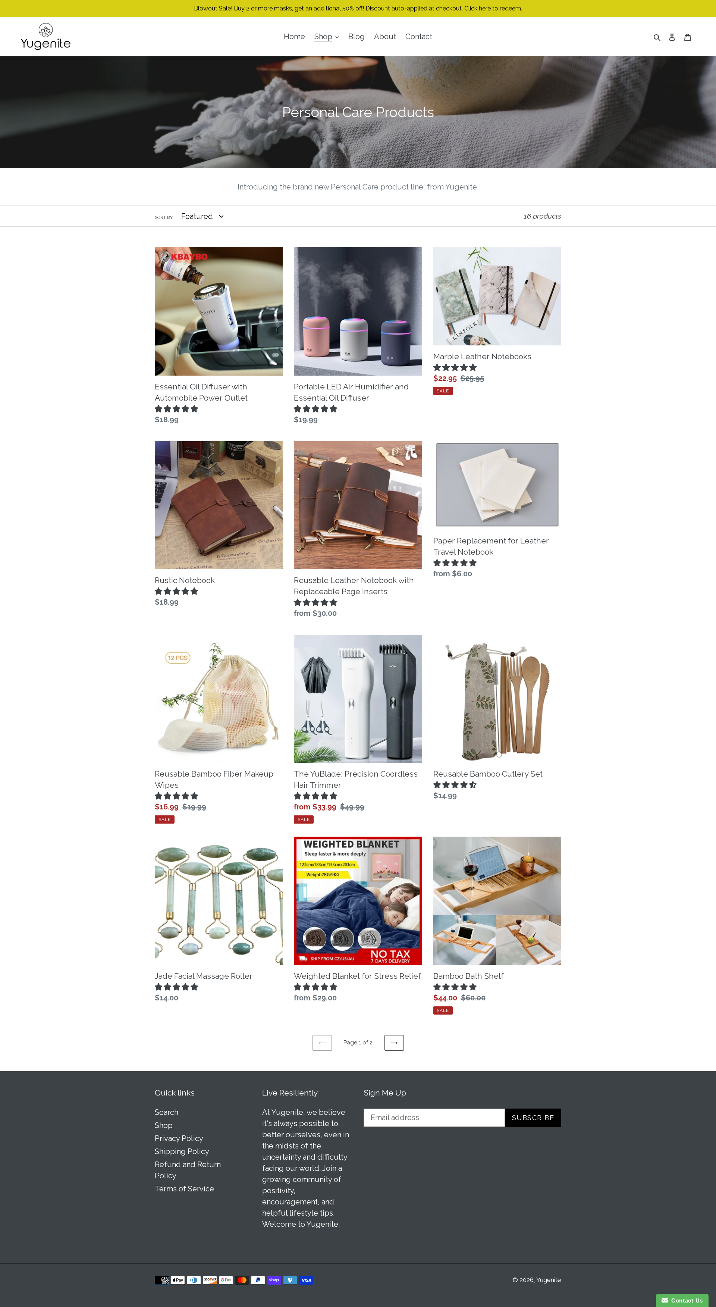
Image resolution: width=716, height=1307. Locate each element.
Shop (164, 1125)
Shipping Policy (182, 1151)
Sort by (164, 217)
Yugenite (548, 1280)
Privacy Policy (179, 1138)
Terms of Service (184, 1188)
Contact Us (685, 1300)
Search (166, 1112)
